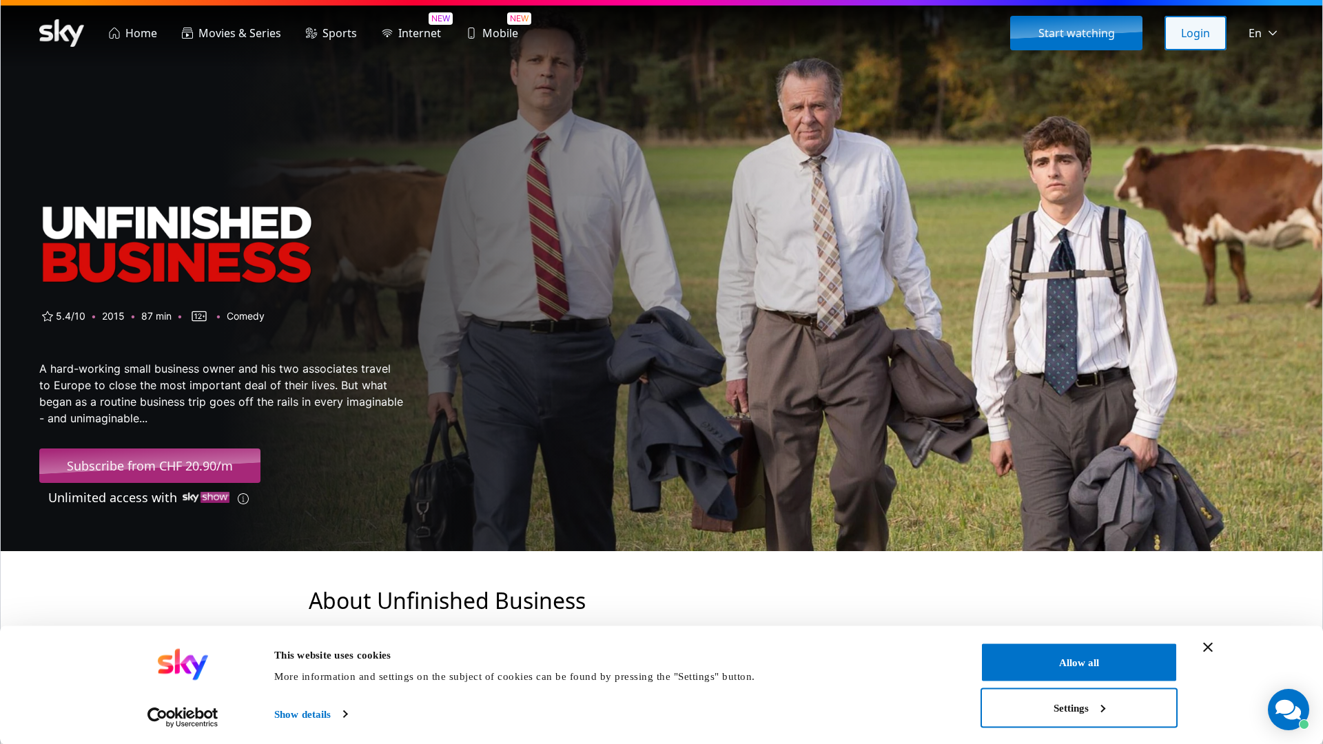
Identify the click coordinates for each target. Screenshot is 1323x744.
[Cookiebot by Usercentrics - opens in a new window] (183, 717)
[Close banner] (1208, 647)
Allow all (1079, 662)
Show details (302, 714)
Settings (1071, 707)
